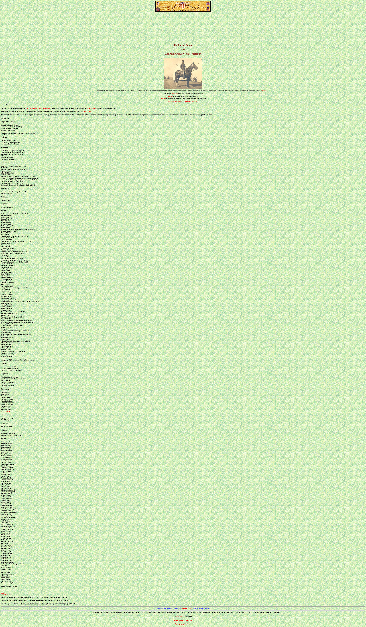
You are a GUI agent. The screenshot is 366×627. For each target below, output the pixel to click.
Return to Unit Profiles (183, 620)
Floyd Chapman (6, 411)
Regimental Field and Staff (175, 101)
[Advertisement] (183, 28)
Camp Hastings (91, 108)
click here (170, 96)
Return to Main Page (183, 624)
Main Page (179, 616)
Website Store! (186, 608)
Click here (163, 98)
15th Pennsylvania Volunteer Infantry (37, 108)
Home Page (174, 93)
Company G (195, 101)
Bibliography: (6, 594)
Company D (187, 101)
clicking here (265, 90)
